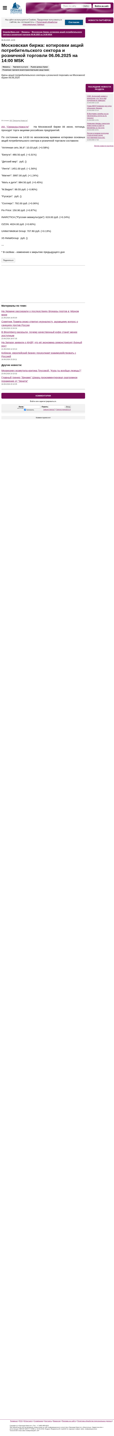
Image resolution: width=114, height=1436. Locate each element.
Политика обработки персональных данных (94, 1421)
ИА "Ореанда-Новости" (19, 121)
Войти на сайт (102, 6)
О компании (38, 1421)
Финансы (6, 67)
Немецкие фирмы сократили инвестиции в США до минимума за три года (98, 126)
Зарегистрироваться (63, 409)
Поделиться (8, 260)
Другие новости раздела (103, 146)
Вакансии (57, 1421)
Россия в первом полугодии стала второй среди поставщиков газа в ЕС (98, 135)
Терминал (14, 1421)
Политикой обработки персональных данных (40, 23)
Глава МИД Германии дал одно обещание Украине (99, 107)
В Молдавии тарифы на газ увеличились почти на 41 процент (98, 116)
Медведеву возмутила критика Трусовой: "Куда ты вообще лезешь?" (41, 370)
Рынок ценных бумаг (39, 67)
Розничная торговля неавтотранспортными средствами (26, 70)
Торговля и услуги (20, 67)
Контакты (48, 1421)
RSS (21, 1421)
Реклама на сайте (69, 1421)
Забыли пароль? (49, 409)
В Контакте (28, 1421)
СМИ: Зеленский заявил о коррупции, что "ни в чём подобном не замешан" (97, 98)
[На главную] (16, 8)
